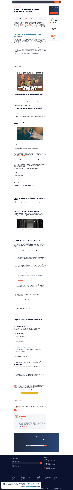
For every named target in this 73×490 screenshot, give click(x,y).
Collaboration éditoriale (56, 476)
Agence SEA (13, 478)
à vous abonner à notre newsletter (40, 389)
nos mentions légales (32, 484)
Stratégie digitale (47, 480)
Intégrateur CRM (22, 476)
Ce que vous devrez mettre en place (54, 38)
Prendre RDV (57, 1)
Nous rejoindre (55, 477)
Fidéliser (30, 472)
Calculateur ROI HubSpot (48, 477)
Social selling (22, 479)
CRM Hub (38, 478)
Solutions (20, 1)
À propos (35, 1)
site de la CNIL (16, 386)
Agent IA (30, 477)
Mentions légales (55, 479)
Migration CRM (38, 477)
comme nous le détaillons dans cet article (27, 24)
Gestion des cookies (49, 488)
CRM (29, 53)
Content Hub (38, 480)
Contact (52, 1)
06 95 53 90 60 (48, 461)
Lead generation (14, 479)
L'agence (54, 472)
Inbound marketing (47, 479)
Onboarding (38, 476)
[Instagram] (16, 466)
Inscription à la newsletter (19, 461)
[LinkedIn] (13, 466)
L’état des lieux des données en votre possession (54, 35)
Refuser (37, 486)
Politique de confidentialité (41, 488)
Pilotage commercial (23, 477)
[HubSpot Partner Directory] (18, 466)
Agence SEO (13, 476)
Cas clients (46, 476)
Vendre (22, 472)
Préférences (23, 486)
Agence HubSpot (25, 1)
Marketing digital (47, 478)
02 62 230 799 (48, 465)
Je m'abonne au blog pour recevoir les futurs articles (30, 392)
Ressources (40, 1)
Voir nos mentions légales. (18, 407)
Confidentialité (55, 480)
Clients (31, 1)
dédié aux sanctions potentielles (23, 44)
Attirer (13, 472)
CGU (45, 488)
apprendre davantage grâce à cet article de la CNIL (24, 155)
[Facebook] (15, 466)
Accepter (29, 486)
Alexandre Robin (17, 13)
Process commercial (23, 478)
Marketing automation (14, 480)
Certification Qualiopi (58, 488)
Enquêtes (30, 476)
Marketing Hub (38, 479)
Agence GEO (13, 477)
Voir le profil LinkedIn (24, 426)
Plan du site (53, 488)
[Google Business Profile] (20, 466)
